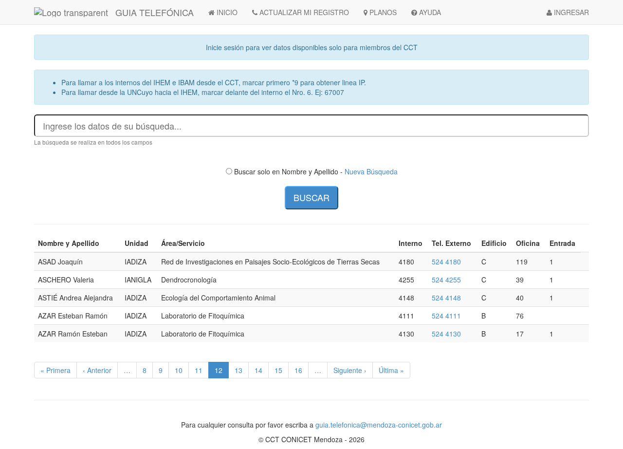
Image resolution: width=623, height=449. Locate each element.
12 (218, 370)
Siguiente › (349, 370)
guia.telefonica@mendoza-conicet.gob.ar (378, 425)
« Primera (55, 370)
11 (198, 370)
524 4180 (446, 261)
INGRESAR (570, 12)
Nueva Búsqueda (371, 171)
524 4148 (446, 297)
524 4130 (446, 333)
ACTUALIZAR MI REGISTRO (303, 12)
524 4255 (446, 279)
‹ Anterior (97, 370)
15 (278, 370)
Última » (391, 370)
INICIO (226, 12)
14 (258, 370)
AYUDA (429, 12)
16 (298, 370)
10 (179, 370)
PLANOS (382, 12)
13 (238, 370)
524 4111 (446, 315)
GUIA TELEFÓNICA (154, 12)
